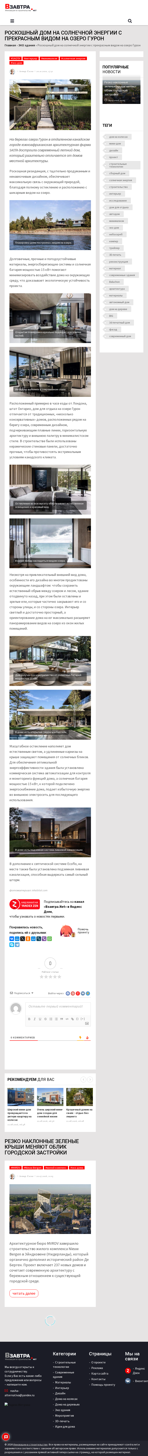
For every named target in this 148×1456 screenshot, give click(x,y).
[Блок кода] (67, 1019)
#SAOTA (15, 58)
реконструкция (118, 261)
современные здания (122, 275)
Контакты (98, 1379)
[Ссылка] (72, 1019)
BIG (111, 316)
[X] (22, 939)
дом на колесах (118, 136)
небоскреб (116, 234)
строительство (118, 187)
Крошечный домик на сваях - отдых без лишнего (79, 1113)
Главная (10, 45)
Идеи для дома (65, 1426)
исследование (118, 200)
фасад (113, 329)
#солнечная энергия (73, 58)
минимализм (116, 221)
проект (113, 157)
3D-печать (115, 254)
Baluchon (114, 282)
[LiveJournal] (38, 939)
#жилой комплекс (55, 1167)
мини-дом (115, 143)
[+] (83, 1018)
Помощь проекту (103, 1384)
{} (77, 1018)
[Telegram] (17, 945)
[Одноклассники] (28, 939)
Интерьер (62, 1388)
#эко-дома (77, 1167)
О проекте (98, 1362)
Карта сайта (99, 1373)
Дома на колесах (66, 1399)
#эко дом (16, 63)
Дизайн (60, 1393)
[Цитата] (61, 1019)
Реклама (97, 1368)
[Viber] (44, 939)
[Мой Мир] (17, 939)
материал (115, 268)
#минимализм (49, 58)
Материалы (63, 1382)
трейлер (114, 248)
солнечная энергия (120, 180)
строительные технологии (118, 165)
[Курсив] (34, 1019)
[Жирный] (29, 1019)
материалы (116, 295)
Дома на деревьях (67, 1404)
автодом (114, 214)
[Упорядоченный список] (51, 1019)
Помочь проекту (83, 930)
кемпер (113, 241)
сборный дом (117, 173)
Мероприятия (64, 1415)
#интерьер (30, 58)
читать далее (24, 1293)
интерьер (115, 193)
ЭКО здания (26, 45)
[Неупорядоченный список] (56, 1019)
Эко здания (62, 1410)
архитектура (117, 288)
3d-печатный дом (119, 322)
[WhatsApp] (49, 939)
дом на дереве (118, 309)
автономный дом (119, 302)
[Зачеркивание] (45, 1019)
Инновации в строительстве (30, 1444)
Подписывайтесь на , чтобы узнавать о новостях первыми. (46, 909)
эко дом (114, 227)
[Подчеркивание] (40, 1019)
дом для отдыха (119, 207)
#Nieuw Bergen (32, 1167)
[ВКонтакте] (11, 939)
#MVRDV (15, 1167)
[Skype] (11, 945)
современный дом (120, 336)
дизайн (113, 150)
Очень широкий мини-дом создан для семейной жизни (50, 1113)
